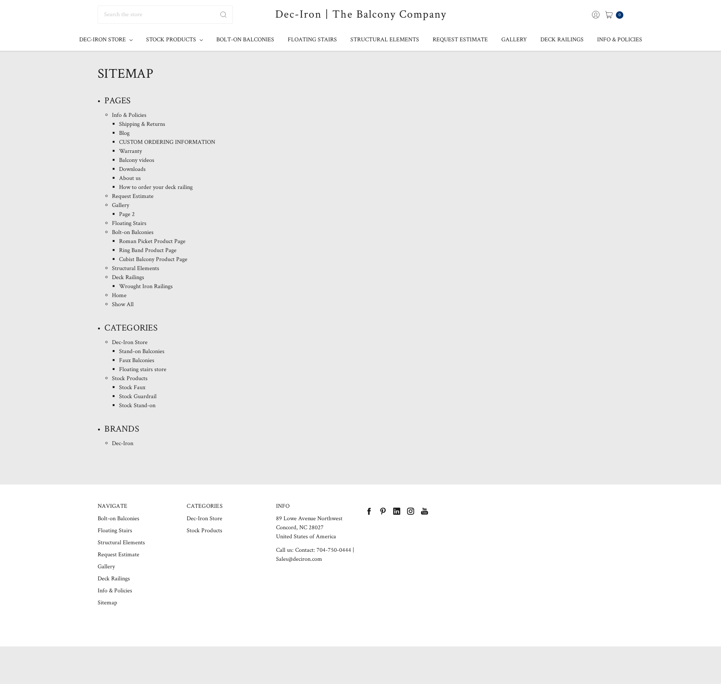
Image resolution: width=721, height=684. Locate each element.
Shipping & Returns (142, 124)
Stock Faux (132, 387)
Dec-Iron (122, 443)
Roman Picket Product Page (152, 241)
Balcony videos (136, 160)
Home (119, 295)
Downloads (132, 169)
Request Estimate (460, 40)
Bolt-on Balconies (245, 40)
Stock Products (172, 40)
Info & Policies (619, 40)
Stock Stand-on (137, 405)
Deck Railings (562, 40)
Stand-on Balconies (141, 351)
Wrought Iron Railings (146, 286)
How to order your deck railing (156, 187)
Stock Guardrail (138, 396)
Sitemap (107, 603)
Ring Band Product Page (147, 250)
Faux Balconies (136, 360)
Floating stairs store (142, 369)
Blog (124, 133)
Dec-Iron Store (103, 40)
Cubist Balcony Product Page (153, 259)
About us (130, 178)
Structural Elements (384, 40)
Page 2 (127, 214)
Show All (123, 304)
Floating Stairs (312, 40)
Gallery (514, 40)
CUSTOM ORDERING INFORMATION (167, 142)
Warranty (130, 151)
